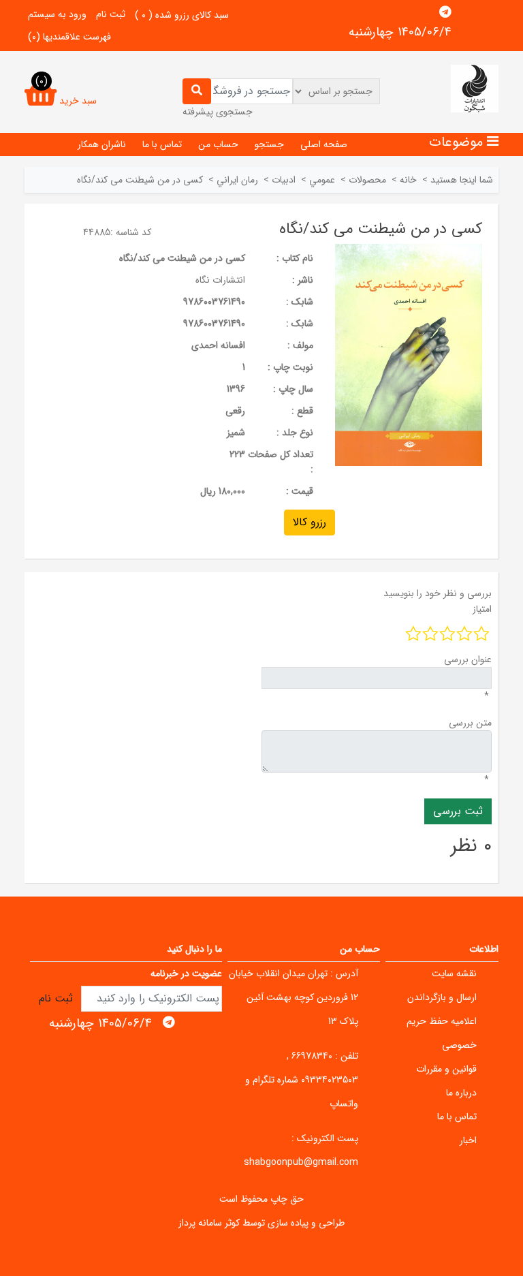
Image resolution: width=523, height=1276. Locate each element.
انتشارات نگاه (220, 280)
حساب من (218, 144)
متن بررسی (470, 722)
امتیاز (482, 609)
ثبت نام (110, 14)
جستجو (269, 144)
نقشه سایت (454, 973)
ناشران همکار (102, 144)
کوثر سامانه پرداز (209, 1222)
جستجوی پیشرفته (218, 111)
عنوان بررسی (468, 659)
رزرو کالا (309, 522)
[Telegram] (445, 12)
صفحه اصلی (323, 144)
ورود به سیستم (57, 14)
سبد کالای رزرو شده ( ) (182, 14)
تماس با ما (162, 144)
